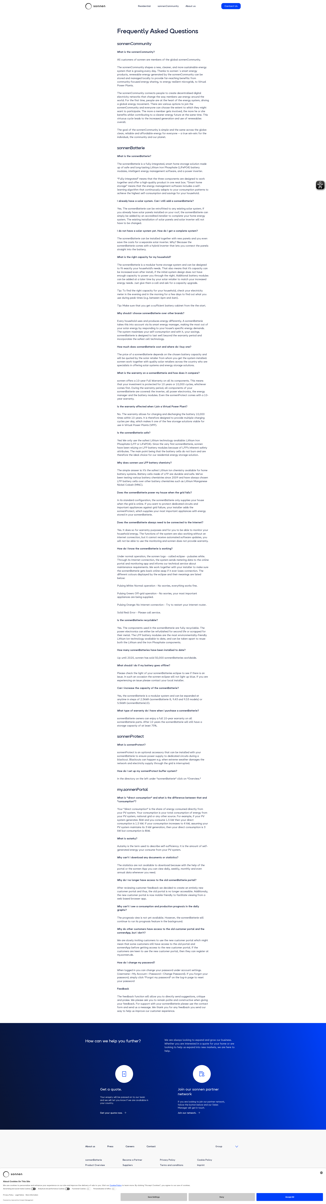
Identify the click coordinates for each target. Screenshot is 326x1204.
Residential (144, 6)
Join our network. (187, 1113)
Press (110, 1146)
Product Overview (95, 1165)
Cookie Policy (204, 1160)
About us (191, 6)
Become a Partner (132, 1160)
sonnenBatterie (93, 1160)
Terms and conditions (171, 1165)
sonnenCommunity (168, 6)
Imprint (201, 1165)
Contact (151, 1146)
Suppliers (128, 1165)
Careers (130, 1146)
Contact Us (231, 6)
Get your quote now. (111, 1113)
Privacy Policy (167, 1160)
